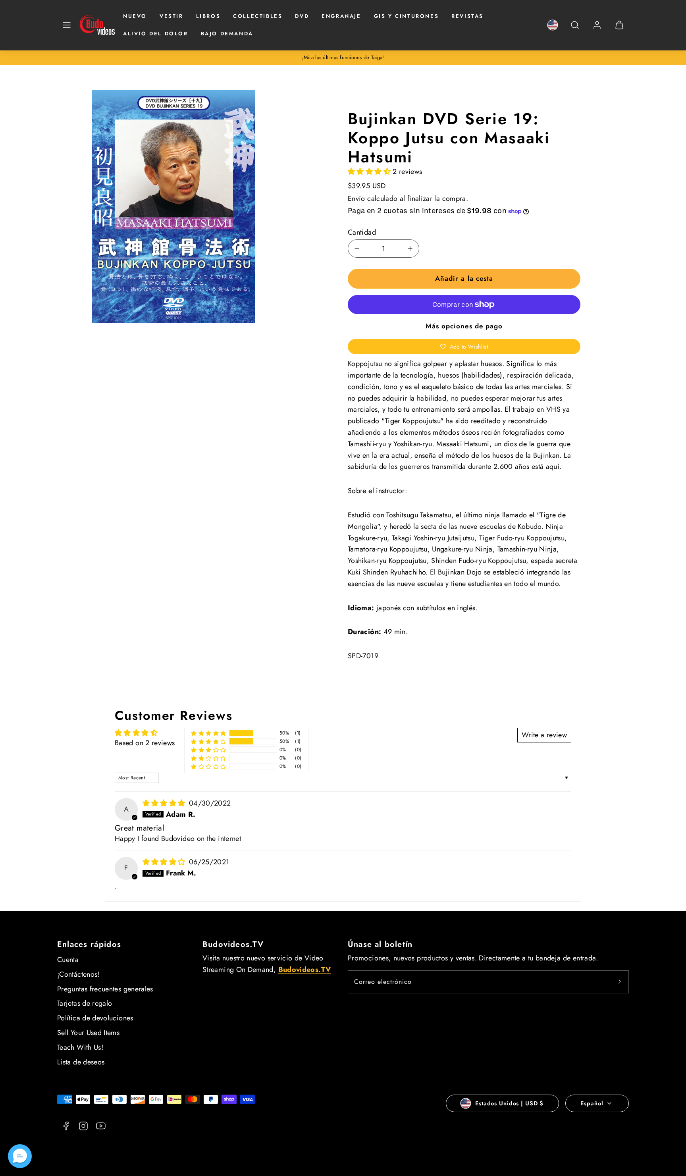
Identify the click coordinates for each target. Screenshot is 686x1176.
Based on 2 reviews (145, 743)
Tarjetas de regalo (84, 1003)
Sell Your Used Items (88, 1033)
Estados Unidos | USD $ (509, 1103)
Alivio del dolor (155, 33)
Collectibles (257, 16)
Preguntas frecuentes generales (105, 989)
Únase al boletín (380, 944)
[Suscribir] (619, 981)
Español (591, 1103)
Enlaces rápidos (89, 944)
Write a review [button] (544, 735)
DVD (302, 16)
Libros (208, 16)
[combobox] (574, 29)
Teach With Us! (80, 1047)
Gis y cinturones (406, 16)
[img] (165, 803)
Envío (356, 198)
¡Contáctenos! (78, 974)
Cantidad (362, 232)
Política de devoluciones (95, 1018)
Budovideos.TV (233, 944)
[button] (66, 25)
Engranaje (341, 16)
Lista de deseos (80, 1062)
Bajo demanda (227, 33)
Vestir (171, 16)
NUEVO (135, 16)
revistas (467, 16)
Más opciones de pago (464, 326)
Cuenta (68, 959)
